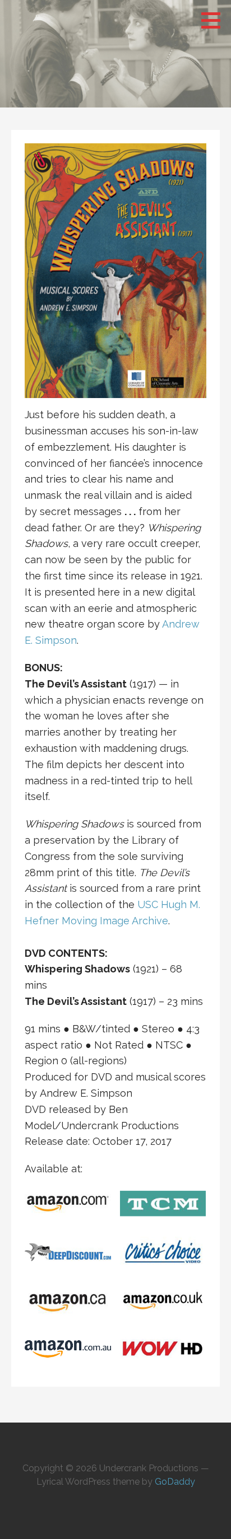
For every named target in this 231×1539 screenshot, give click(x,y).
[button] (214, 20)
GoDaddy (175, 1481)
